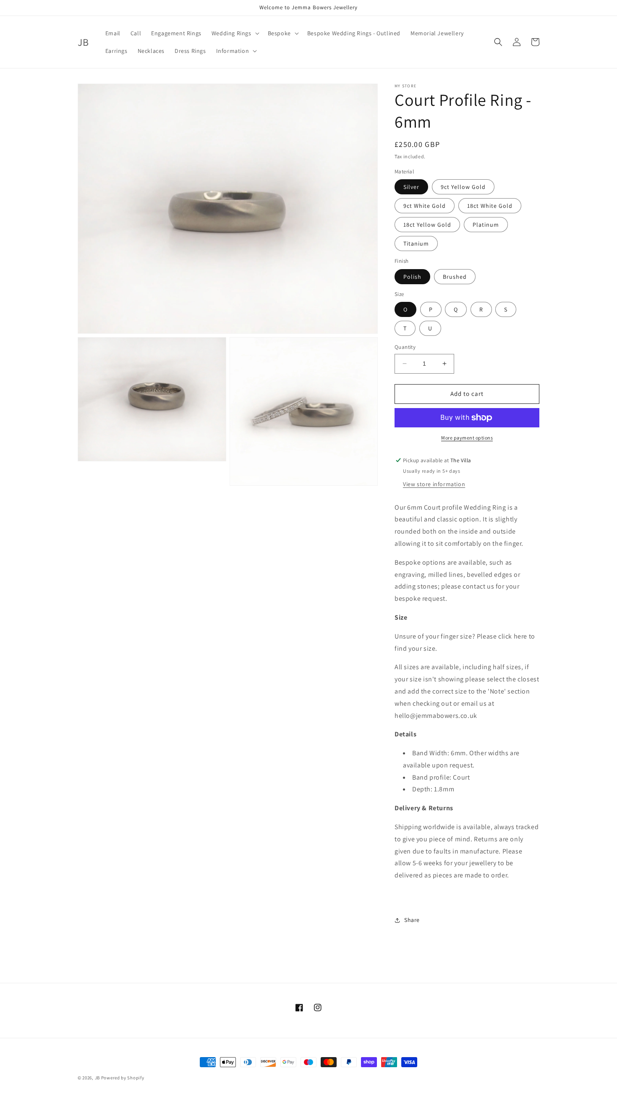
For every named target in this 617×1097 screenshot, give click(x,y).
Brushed (455, 276)
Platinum (486, 224)
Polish (412, 276)
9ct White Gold (424, 205)
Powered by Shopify (122, 1078)
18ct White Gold (489, 205)
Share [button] (412, 920)
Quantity (405, 347)
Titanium (416, 243)
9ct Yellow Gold (463, 187)
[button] (235, 33)
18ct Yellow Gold (427, 224)
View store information (434, 484)
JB (97, 1078)
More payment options (467, 438)
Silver (411, 187)
